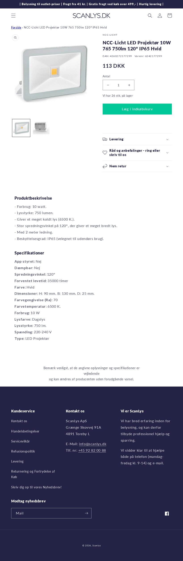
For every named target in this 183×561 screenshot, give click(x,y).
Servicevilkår (20, 441)
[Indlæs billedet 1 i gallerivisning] (21, 128)
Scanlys (96, 545)
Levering (17, 461)
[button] (13, 15)
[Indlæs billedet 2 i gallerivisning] (41, 128)
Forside (16, 27)
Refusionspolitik (23, 451)
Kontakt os (19, 421)
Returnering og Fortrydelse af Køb (33, 474)
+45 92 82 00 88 (92, 450)
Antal (106, 76)
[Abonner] (86, 513)
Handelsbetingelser (25, 431)
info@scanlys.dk (92, 444)
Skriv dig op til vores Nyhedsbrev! (36, 487)
